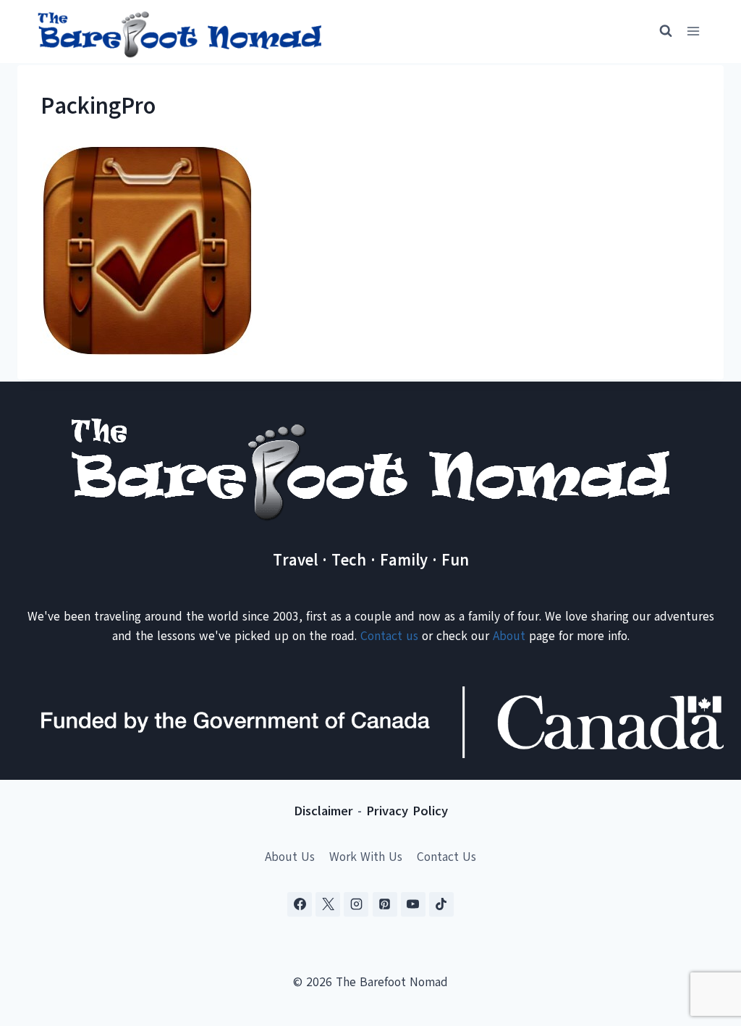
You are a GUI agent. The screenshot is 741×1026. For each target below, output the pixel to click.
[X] (328, 904)
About (509, 636)
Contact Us (446, 857)
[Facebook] (299, 904)
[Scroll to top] (704, 943)
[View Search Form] (659, 31)
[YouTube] (413, 904)
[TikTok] (441, 904)
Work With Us (365, 857)
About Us (290, 857)
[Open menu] (692, 31)
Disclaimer (323, 811)
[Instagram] (356, 904)
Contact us (389, 636)
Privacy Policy (407, 811)
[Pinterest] (385, 904)
